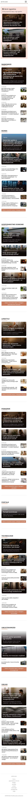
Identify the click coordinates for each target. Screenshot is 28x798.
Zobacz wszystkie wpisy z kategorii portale (13, 521)
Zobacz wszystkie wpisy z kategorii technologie (14, 612)
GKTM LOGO (4, 1)
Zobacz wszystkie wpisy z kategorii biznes (13, 210)
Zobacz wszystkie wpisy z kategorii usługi (13, 763)
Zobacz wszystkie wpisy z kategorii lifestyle (14, 394)
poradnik (14, 784)
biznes (14, 779)
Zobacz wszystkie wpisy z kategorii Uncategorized (14, 669)
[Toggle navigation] (25, 2)
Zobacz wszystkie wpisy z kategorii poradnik (14, 487)
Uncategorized (14, 789)
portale (14, 786)
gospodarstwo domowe (14, 780)
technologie (14, 787)
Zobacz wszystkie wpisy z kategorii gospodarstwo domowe (14, 303)
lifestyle (14, 782)
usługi (14, 791)
